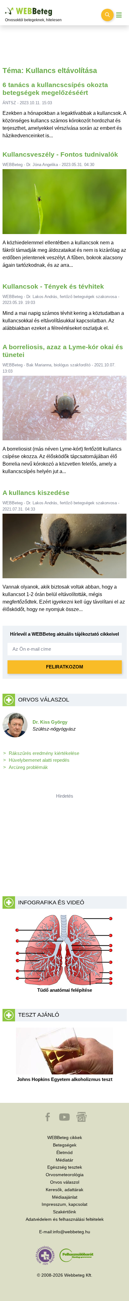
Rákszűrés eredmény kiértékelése (44, 753)
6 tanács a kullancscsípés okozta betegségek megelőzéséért (55, 88)
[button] (48, 1120)
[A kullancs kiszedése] (64, 548)
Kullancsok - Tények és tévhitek (53, 286)
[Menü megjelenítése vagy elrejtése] (119, 15)
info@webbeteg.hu (71, 1231)
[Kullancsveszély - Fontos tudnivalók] (64, 204)
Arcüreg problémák (28, 767)
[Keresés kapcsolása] (107, 15)
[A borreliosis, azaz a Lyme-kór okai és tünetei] (64, 410)
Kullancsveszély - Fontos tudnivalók (60, 154)
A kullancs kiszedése (36, 492)
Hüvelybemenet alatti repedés (39, 760)
